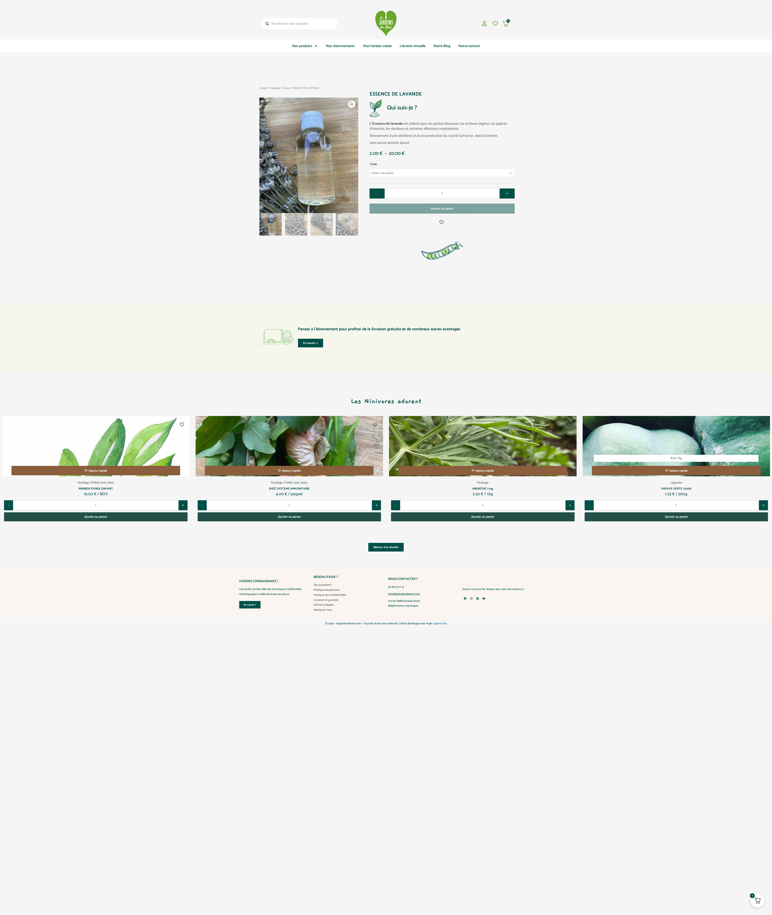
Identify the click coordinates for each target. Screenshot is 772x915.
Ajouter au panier (442, 208)
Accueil (263, 88)
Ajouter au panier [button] (95, 517)
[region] (386, 903)
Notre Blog (441, 46)
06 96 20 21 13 (396, 587)
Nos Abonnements (340, 46)
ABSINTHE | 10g (482, 488)
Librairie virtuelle (412, 46)
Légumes (676, 482)
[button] (351, 104)
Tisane (286, 88)
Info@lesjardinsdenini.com (404, 594)
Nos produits (302, 46)
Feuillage (275, 88)
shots (110, 482)
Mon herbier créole (377, 46)
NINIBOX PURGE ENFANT (96, 488)
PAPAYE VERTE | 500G (676, 488)
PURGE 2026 (98, 482)
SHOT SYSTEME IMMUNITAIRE (289, 488)
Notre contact (469, 46)
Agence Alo (440, 623)
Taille (373, 164)
